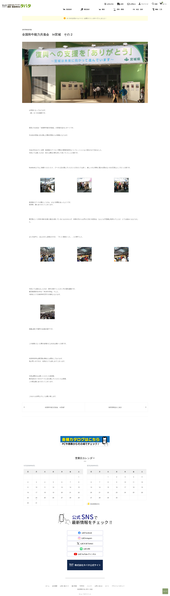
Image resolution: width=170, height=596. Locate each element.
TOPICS (82, 586)
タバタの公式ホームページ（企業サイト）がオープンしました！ (86, 18)
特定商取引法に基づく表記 (85, 589)
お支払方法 (110, 4)
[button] (155, 3)
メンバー (89, 586)
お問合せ (133, 4)
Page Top (165, 591)
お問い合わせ (98, 586)
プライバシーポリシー (118, 586)
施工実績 (74, 586)
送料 (122, 4)
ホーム (47, 586)
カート (107, 586)
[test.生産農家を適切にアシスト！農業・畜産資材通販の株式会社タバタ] (18, 6)
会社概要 (54, 586)
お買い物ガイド (64, 586)
